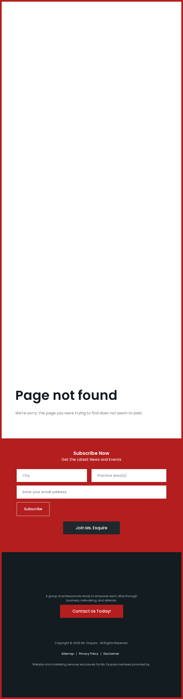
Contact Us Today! (91, 611)
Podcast (20, 50)
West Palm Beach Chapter (23, 174)
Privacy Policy (88, 654)
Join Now (16, 67)
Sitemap (67, 654)
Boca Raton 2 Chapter (21, 203)
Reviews (15, 300)
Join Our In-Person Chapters (24, 78)
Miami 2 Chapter (21, 132)
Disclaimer (111, 654)
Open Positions (21, 105)
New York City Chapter (21, 243)
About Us (16, 33)
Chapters (16, 113)
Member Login (17, 12)
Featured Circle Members (22, 258)
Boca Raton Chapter (21, 189)
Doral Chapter (21, 122)
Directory (16, 294)
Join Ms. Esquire (91, 528)
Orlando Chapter (21, 231)
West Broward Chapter (21, 218)
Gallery (14, 287)
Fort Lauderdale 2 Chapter (23, 160)
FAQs (12, 275)
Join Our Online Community (24, 92)
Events (14, 268)
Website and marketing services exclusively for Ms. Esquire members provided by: (91, 664)
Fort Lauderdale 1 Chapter (23, 145)
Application (18, 281)
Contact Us (20, 59)
